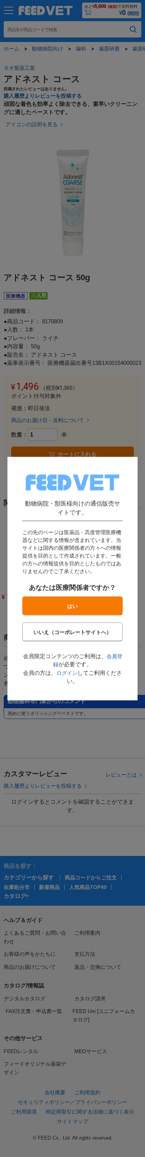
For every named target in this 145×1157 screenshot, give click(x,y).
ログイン (67, 673)
